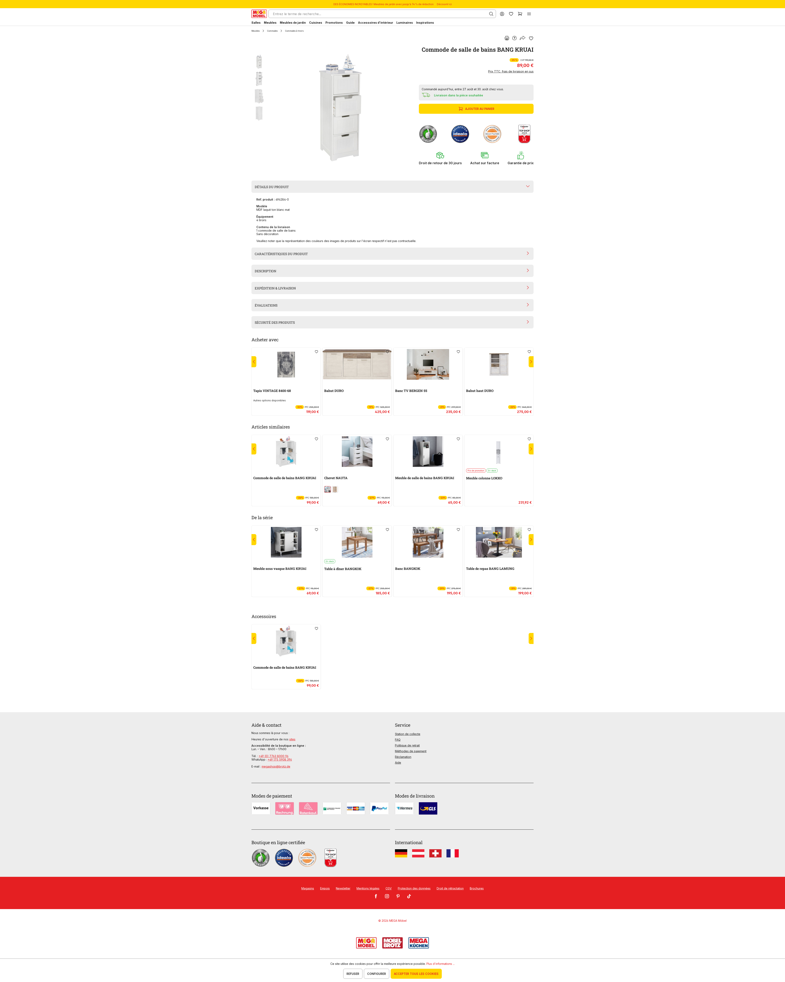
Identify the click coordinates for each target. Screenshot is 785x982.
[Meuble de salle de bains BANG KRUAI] (428, 451)
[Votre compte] (502, 14)
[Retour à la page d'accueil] (259, 14)
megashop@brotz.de (276, 766)
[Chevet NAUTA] (357, 451)
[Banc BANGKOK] (428, 542)
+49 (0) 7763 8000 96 (273, 756)
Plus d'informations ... (440, 963)
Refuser (353, 973)
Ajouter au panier (479, 108)
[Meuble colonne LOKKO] (498, 451)
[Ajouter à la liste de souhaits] (531, 38)
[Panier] (520, 14)
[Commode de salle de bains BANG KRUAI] (340, 108)
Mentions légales (368, 888)
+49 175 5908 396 (280, 759)
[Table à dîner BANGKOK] (357, 542)
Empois (325, 888)
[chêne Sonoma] (335, 489)
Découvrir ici (444, 4)
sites (292, 739)
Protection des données (414, 888)
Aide (398, 762)
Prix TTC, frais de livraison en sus (511, 71)
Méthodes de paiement (410, 751)
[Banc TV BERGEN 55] (428, 364)
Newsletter (343, 888)
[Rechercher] (491, 13)
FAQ (397, 739)
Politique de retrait (407, 745)
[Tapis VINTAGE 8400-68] (286, 364)
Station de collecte (407, 734)
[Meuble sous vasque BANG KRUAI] (286, 542)
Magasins (307, 888)
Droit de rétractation (450, 888)
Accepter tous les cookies (416, 973)
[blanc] (327, 489)
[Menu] (529, 14)
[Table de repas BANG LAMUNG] (498, 542)
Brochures (477, 888)
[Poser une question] (514, 38)
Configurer (376, 973)
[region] (332, 108)
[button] (440, 158)
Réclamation (403, 757)
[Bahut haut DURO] (498, 364)
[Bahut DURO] (357, 364)
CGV (389, 888)
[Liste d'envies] (511, 14)
